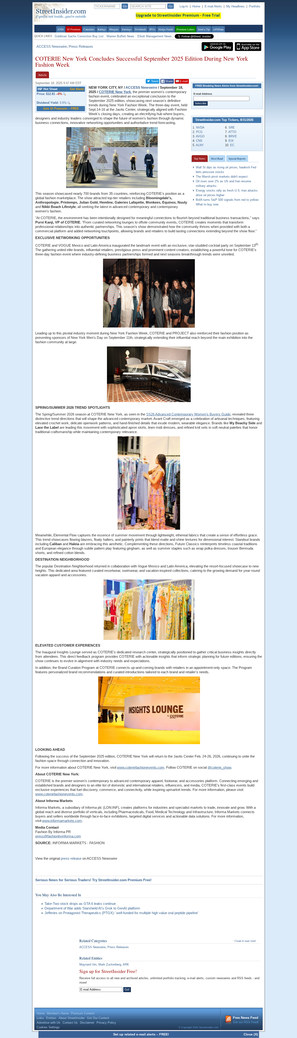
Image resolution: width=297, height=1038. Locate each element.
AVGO (200, 136)
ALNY (200, 145)
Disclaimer (87, 1022)
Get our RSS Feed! (246, 1020)
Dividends (140, 29)
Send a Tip (204, 29)
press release (71, 858)
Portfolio (254, 6)
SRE (232, 127)
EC (232, 145)
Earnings (127, 29)
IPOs (152, 29)
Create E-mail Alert (245, 941)
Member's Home (58, 1013)
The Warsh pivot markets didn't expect (222, 176)
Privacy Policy (106, 1022)
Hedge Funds (165, 29)
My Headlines (235, 6)
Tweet (154, 81)
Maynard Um (88, 964)
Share (169, 81)
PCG (199, 132)
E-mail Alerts (213, 6)
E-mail (183, 81)
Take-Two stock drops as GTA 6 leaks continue (80, 904)
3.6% (52, 102)
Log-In (184, 6)
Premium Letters (186, 29)
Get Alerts (77, 89)
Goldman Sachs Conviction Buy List (79, 36)
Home (196, 6)
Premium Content (82, 1013)
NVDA (200, 127)
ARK (126, 964)
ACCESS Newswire (51, 46)
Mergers (114, 29)
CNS (199, 140)
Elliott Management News (154, 36)
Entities (51, 1018)
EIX (231, 140)
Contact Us (70, 1022)
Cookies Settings (48, 1027)
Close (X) (251, 1034)
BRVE (233, 136)
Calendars (89, 29)
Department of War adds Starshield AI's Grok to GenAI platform (92, 908)
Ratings (102, 29)
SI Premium (73, 29)
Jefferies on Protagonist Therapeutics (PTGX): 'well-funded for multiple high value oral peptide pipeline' (121, 913)
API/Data (218, 29)
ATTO (232, 132)
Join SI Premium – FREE (61, 108)
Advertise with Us (48, 1022)
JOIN (61, 29)
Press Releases (81, 46)
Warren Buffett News (120, 36)
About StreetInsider (72, 1018)
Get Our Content (98, 1018)
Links (40, 1018)
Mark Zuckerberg (109, 964)
